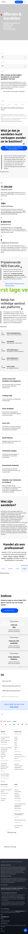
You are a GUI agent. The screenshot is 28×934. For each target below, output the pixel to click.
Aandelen (10, 558)
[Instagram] (22, 724)
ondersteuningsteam (19, 911)
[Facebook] (1, 724)
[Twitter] (10, 724)
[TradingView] (26, 724)
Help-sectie (14, 707)
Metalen (21, 556)
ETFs (17, 558)
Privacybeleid (14, 888)
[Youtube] (14, 724)
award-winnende (7, 317)
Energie (3, 558)
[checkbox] (14, 91)
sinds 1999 (10, 192)
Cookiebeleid (20, 888)
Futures (10, 556)
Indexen (15, 556)
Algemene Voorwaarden (6, 888)
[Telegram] (18, 724)
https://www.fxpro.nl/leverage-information (11, 121)
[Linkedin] (5, 724)
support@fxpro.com (5, 916)
